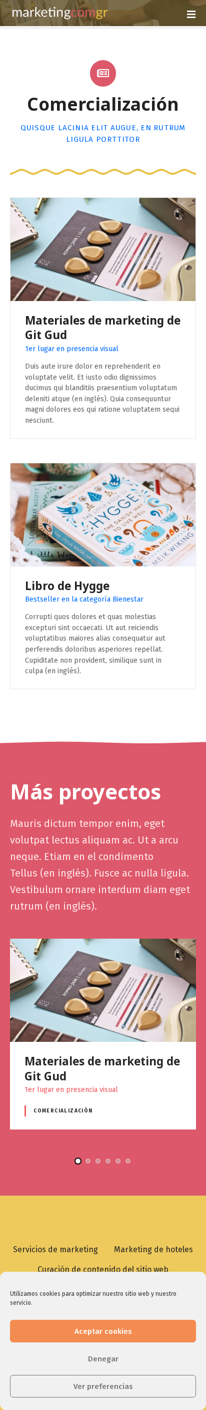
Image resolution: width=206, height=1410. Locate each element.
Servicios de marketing (55, 1249)
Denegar (103, 1358)
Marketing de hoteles (153, 1249)
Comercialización (63, 1111)
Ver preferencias (103, 1386)
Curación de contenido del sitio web (103, 1269)
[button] (78, 1161)
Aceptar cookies (103, 1331)
